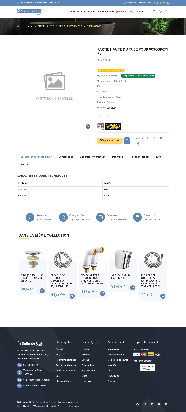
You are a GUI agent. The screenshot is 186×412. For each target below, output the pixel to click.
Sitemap (111, 381)
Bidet (84, 376)
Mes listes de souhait (118, 360)
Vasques (91, 11)
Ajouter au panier (111, 140)
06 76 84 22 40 (30, 365)
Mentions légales (64, 381)
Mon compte (114, 349)
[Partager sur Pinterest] (138, 143)
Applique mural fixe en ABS (121, 276)
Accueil (71, 11)
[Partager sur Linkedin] (161, 138)
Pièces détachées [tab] (140, 156)
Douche (85, 360)
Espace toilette (89, 370)
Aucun (30, 26)
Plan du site (113, 376)
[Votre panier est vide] (166, 11)
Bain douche (87, 354)
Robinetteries (105, 11)
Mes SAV (112, 365)
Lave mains (87, 381)
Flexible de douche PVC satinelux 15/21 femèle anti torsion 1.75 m (151, 281)
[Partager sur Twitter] (154, 138)
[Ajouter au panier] (42, 290)
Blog (130, 11)
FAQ (110, 370)
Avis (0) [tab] (24, 164)
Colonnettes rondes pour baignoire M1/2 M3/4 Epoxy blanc (93, 279)
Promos (122, 11)
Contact (139, 11)
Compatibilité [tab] (66, 156)
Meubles (81, 11)
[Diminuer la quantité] (99, 116)
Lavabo (85, 349)
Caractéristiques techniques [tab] (36, 156)
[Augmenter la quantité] (109, 116)
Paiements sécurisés (66, 360)
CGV (58, 376)
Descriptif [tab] (117, 156)
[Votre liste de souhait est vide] (160, 11)
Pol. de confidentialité (66, 365)
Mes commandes (116, 354)
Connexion (131, 3)
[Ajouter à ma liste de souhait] (127, 140)
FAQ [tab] (158, 156)
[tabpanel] (93, 271)
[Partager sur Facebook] (148, 138)
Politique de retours (65, 370)
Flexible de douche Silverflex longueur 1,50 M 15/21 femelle (61, 281)
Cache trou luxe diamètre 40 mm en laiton (32, 278)
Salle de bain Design (46, 402)
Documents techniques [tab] (93, 156)
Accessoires (88, 365)
